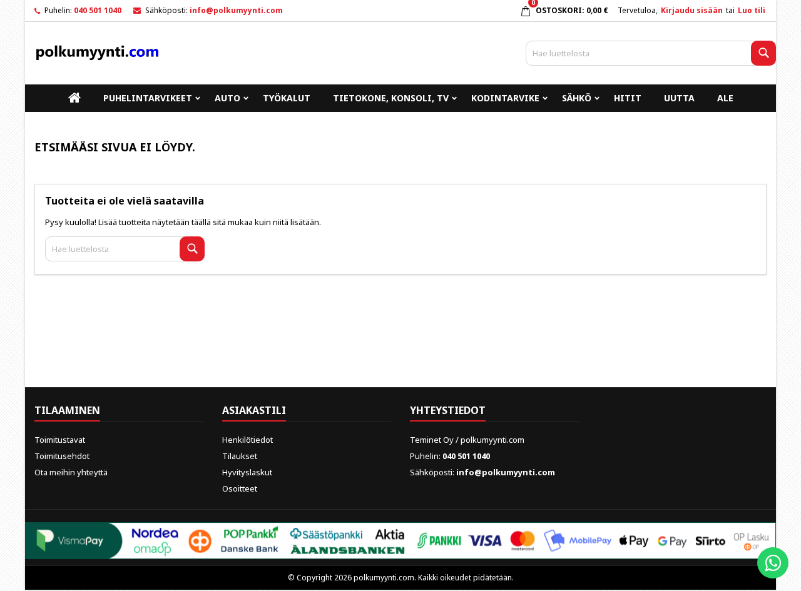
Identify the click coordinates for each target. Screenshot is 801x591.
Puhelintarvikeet (147, 98)
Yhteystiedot (448, 410)
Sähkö (576, 98)
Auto (227, 98)
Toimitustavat (59, 439)
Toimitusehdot (61, 456)
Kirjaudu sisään (692, 10)
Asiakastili (254, 410)
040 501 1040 (97, 10)
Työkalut (286, 98)
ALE (725, 98)
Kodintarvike (505, 98)
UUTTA (679, 98)
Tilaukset (239, 456)
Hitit (627, 98)
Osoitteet (239, 488)
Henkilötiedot (247, 439)
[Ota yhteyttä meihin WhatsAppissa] (772, 562)
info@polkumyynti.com (236, 10)
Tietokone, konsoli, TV (391, 98)
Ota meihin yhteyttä (71, 472)
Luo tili (751, 10)
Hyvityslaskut (247, 472)
